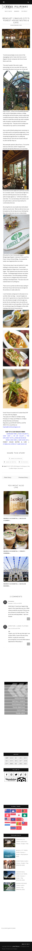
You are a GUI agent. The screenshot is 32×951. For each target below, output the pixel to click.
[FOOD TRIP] (9, 466)
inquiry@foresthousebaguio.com (11, 427)
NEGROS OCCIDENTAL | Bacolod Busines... (15, 585)
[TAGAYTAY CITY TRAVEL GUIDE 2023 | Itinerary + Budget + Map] (10, 846)
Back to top (25, 944)
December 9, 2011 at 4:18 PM (15, 603)
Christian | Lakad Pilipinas (18, 626)
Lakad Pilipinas (15, 946)
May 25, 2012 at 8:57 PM (14, 628)
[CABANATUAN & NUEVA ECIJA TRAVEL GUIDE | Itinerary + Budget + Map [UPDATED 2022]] (10, 879)
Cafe (28, 466)
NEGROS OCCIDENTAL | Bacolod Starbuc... (15, 519)
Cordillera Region (13, 468)
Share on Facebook (16, 458)
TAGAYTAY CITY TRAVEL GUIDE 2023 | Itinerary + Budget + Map (22, 841)
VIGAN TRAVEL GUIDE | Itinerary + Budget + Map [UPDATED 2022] (22, 863)
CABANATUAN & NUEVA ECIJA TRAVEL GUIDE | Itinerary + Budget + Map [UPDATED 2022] (21, 876)
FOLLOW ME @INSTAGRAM (7, 928)
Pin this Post (24, 462)
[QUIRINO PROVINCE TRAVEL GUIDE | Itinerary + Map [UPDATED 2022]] (10, 890)
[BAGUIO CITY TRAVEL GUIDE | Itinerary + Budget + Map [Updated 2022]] (10, 857)
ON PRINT (24, 11)
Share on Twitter (11, 462)
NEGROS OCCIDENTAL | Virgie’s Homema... (14, 552)
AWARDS (16, 11)
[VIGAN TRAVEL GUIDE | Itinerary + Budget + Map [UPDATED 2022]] (10, 868)
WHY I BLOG (8, 11)
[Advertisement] (17, 15)
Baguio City (19, 466)
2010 (15, 466)
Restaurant (20, 468)
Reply (28, 618)
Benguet (24, 466)
